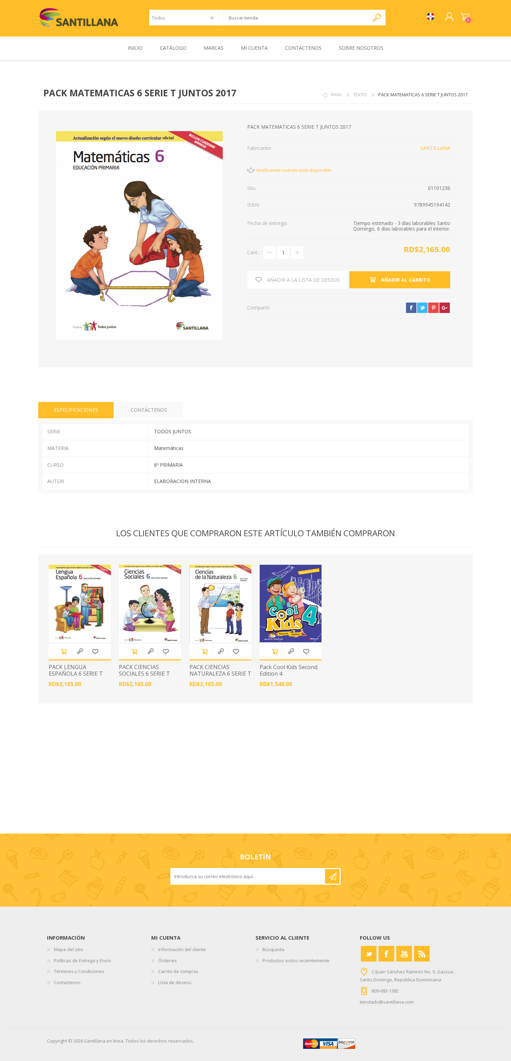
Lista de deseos (175, 982)
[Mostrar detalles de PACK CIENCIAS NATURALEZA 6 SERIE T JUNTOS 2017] (220, 603)
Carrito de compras (465, 17)
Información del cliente (182, 949)
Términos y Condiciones (79, 971)
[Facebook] (386, 954)
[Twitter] (368, 954)
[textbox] (294, 17)
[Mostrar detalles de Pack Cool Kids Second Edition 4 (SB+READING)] (291, 603)
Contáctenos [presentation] (149, 410)
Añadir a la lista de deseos (95, 651)
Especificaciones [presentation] (76, 410)
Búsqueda (273, 949)
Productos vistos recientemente (296, 960)
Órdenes (167, 960)
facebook (411, 308)
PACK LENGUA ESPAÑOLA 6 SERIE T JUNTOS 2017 (76, 674)
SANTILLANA (435, 148)
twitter (422, 308)
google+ (444, 308)
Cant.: (253, 252)
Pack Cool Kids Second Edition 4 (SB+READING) (288, 674)
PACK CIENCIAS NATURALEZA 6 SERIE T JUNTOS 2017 (220, 674)
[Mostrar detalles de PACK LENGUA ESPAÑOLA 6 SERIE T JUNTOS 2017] (80, 603)
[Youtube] (404, 954)
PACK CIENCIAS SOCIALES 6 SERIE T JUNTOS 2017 (144, 674)
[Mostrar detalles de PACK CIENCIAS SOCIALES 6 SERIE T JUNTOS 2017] (150, 603)
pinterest (433, 308)
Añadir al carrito (64, 651)
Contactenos (67, 982)
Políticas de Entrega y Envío (82, 960)
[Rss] (422, 954)
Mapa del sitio (68, 949)
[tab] (76, 410)
